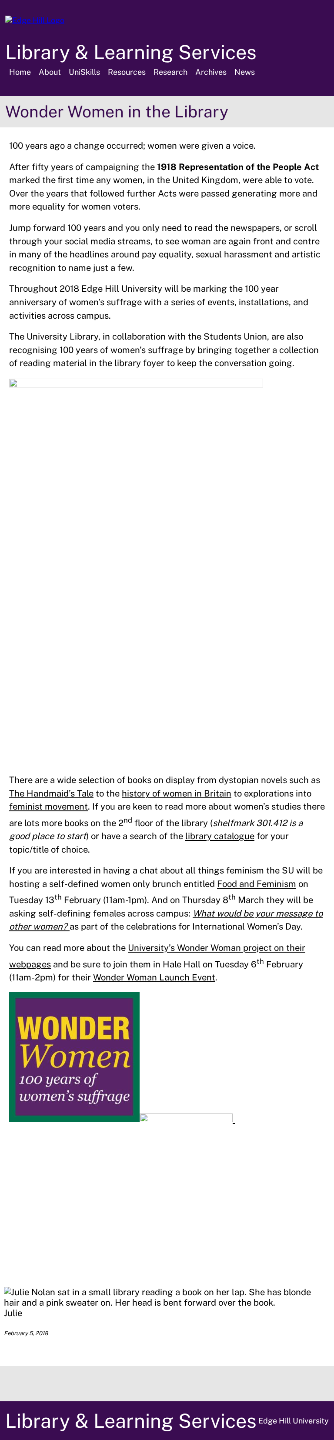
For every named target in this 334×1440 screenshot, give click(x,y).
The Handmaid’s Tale (51, 793)
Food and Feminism (256, 884)
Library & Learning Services (131, 51)
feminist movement (48, 806)
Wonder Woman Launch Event (154, 977)
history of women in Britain (176, 793)
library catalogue (219, 836)
